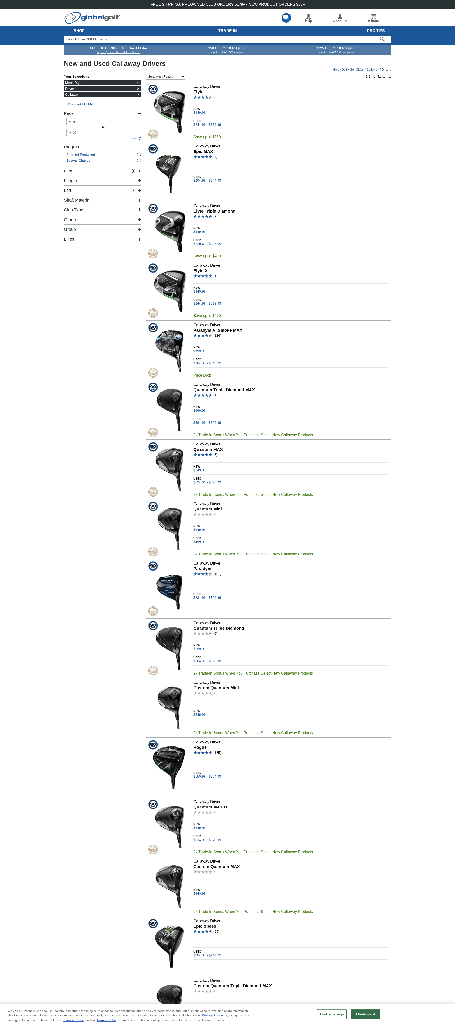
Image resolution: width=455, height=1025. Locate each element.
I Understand (365, 1014)
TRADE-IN (227, 31)
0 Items (374, 21)
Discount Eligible (80, 104)
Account (340, 21)
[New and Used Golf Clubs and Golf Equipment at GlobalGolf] (92, 22)
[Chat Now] (286, 18)
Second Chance (102, 160)
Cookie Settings (332, 1014)
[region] (227, 1014)
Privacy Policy (212, 1015)
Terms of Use (106, 1020)
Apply (136, 138)
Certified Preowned (102, 154)
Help (308, 21)
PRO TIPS (376, 31)
